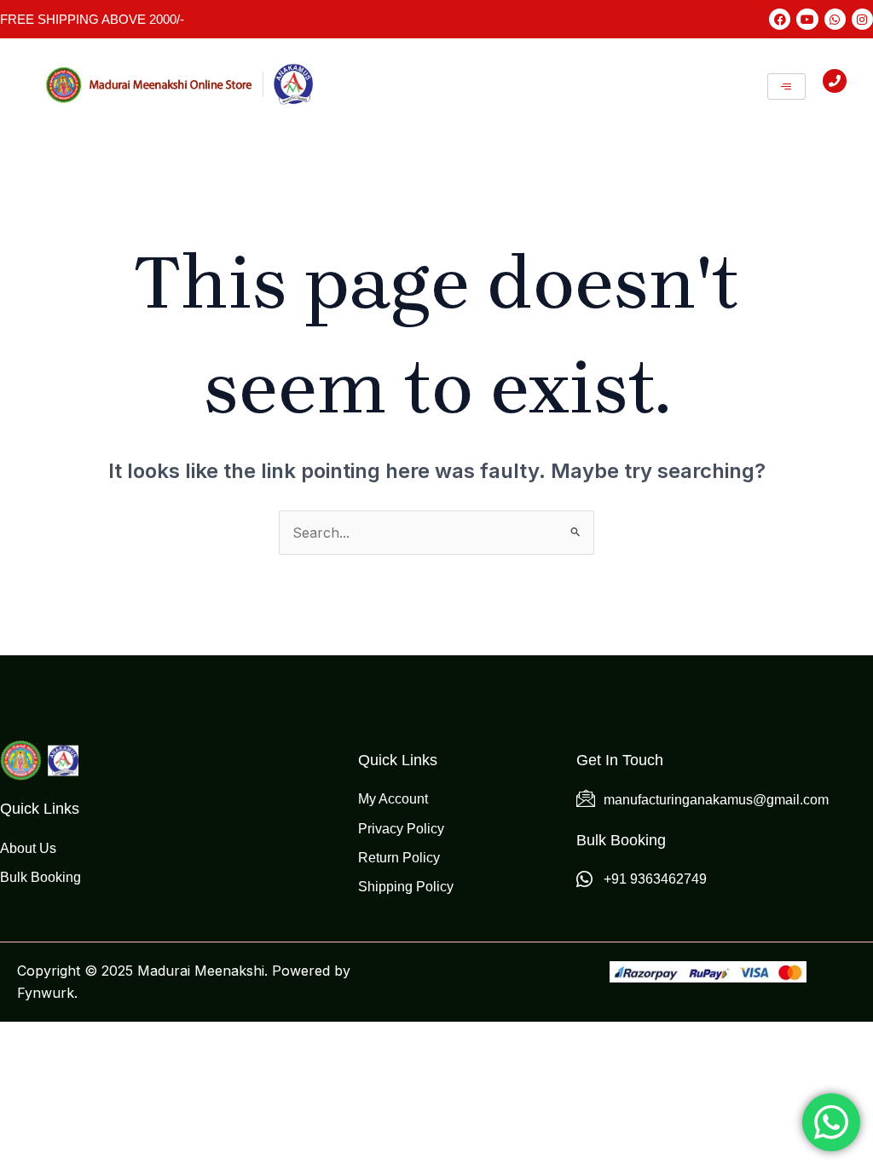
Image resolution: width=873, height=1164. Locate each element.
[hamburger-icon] (786, 86)
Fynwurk (45, 992)
